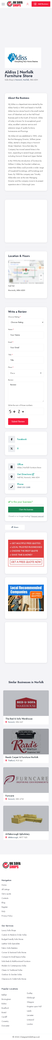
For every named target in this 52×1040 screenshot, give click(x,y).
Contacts (5, 898)
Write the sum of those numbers (20, 405)
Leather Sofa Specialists (11, 943)
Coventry (5, 1021)
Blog (3, 902)
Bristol (4, 1012)
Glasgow (30, 1002)
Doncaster (5, 1025)
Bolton (4, 1003)
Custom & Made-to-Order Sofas (14, 934)
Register (5, 907)
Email (10, 342)
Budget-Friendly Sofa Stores (12, 939)
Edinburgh (31, 997)
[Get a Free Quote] (26, 553)
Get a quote (6, 893)
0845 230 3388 (23, 487)
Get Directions (24, 474)
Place (10, 367)
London (30, 1024)
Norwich (18, 79)
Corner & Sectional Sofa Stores (14, 952)
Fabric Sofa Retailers (9, 948)
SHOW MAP (26, 272)
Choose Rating (13, 317)
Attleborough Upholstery (17, 834)
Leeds (29, 1011)
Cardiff (4, 1017)
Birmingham (6, 999)
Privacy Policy (7, 915)
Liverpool (30, 1019)
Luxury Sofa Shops (9, 930)
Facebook (22, 439)
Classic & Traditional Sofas (12, 970)
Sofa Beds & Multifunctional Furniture (16, 961)
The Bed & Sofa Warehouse (18, 718)
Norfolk (26, 79)
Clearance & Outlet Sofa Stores (14, 979)
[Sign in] (27, 4)
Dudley (29, 993)
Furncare (9, 795)
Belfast (4, 994)
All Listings (5, 889)
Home (4, 885)
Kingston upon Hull (34, 1006)
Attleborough (13, 837)
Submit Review (18, 421)
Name (10, 329)
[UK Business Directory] (26, 598)
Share (16, 527)
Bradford (5, 1008)
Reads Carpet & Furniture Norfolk (21, 757)
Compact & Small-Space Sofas (13, 957)
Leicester (30, 1015)
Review (10, 380)
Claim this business (26, 509)
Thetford (11, 760)
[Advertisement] (26, 30)
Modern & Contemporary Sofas (14, 965)
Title (9, 355)
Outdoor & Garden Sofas (12, 974)
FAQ (3, 911)
